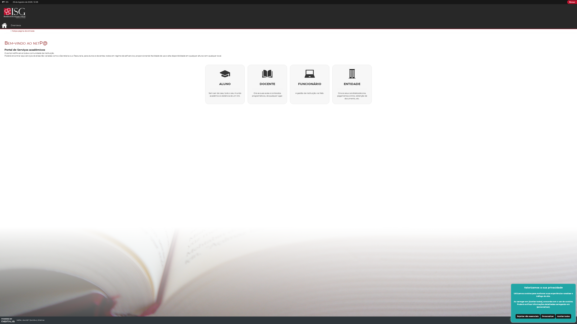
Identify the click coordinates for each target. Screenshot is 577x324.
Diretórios (16, 25)
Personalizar (548, 316)
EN (7, 2)
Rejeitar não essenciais (528, 316)
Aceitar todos (563, 316)
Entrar (572, 2)
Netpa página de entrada (23, 31)
